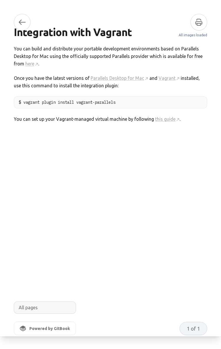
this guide (165, 119)
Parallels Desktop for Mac (117, 78)
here (29, 63)
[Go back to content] (22, 22)
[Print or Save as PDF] (198, 22)
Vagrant (167, 78)
